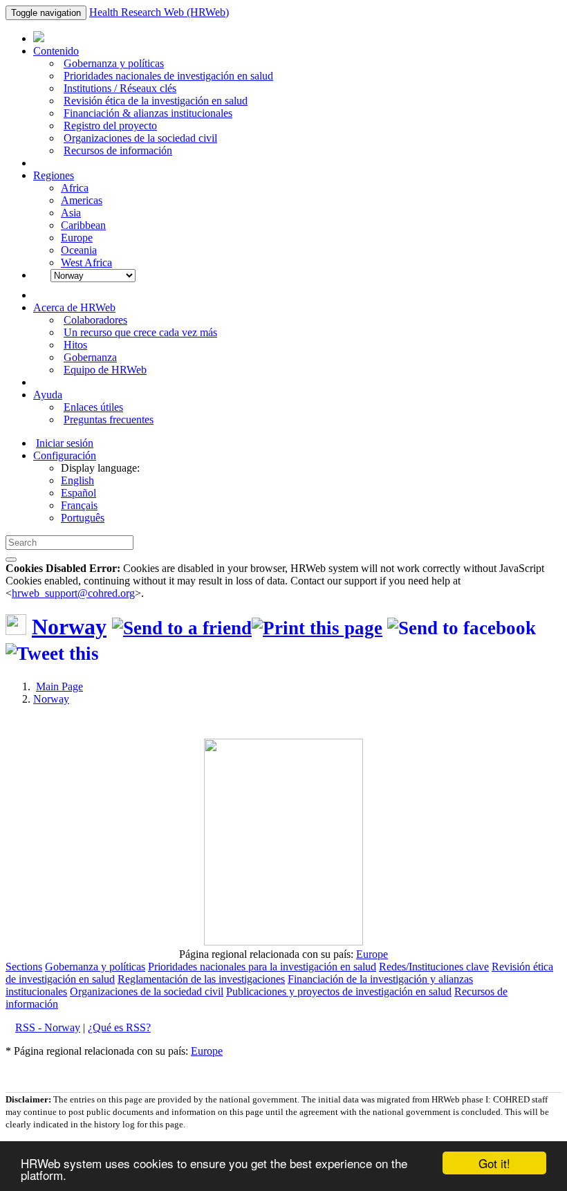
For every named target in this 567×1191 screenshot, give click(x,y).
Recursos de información (118, 150)
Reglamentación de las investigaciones (201, 979)
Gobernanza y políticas (114, 63)
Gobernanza (90, 357)
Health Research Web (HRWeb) (159, 12)
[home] (317, 628)
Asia (71, 213)
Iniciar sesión (64, 443)
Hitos (75, 345)
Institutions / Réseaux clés (120, 88)
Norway (69, 626)
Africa (75, 188)
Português (82, 518)
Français (79, 505)
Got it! (494, 1163)
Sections (24, 966)
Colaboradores (95, 320)
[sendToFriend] (182, 628)
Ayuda (47, 394)
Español (78, 493)
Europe (77, 237)
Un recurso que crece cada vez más (140, 332)
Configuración (64, 455)
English (77, 480)
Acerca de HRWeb (74, 307)
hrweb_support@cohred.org (73, 593)
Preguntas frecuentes (109, 419)
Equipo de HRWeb (105, 370)
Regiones (53, 175)
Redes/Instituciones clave (434, 966)
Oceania (79, 250)
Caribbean (83, 225)
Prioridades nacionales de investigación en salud (168, 76)
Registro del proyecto (110, 125)
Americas (81, 200)
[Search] (11, 559)
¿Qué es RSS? (119, 1027)
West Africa (86, 262)
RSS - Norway (47, 1027)
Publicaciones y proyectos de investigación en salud (339, 991)
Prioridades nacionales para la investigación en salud (262, 966)
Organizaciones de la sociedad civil (140, 138)
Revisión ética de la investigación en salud (156, 101)
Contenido (56, 51)
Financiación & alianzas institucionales (148, 113)
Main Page (59, 686)
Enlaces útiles (93, 407)
